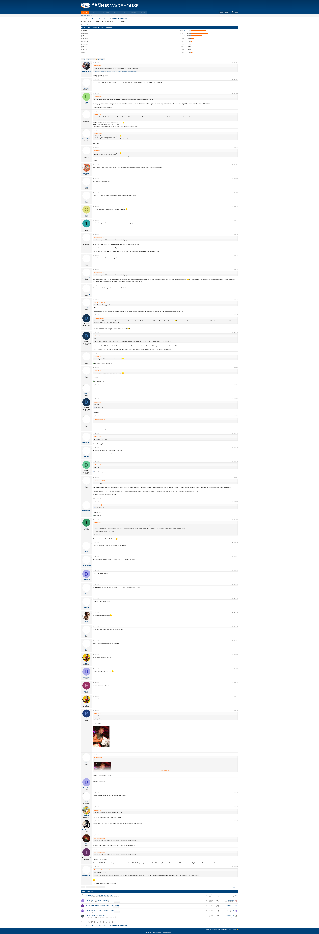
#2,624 (236, 433)
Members (106, 12)
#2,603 (236, 93)
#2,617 (236, 315)
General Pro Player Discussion (107, 917)
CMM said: (96, 356)
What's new (94, 12)
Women (133, 12)
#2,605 (236, 130)
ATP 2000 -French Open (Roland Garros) (99, 895)
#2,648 (236, 835)
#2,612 (236, 234)
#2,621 (236, 385)
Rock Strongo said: (98, 302)
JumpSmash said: (98, 318)
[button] (99, 12)
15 (116, 912)
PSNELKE (88, 896)
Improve (142, 12)
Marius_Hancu (89, 917)
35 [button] (182, 36)
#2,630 (236, 542)
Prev (83, 59)
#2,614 (236, 269)
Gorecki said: (97, 505)
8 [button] (183, 38)
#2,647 (236, 821)
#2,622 (236, 399)
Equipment (117, 12)
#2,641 (236, 696)
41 (113, 907)
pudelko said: (97, 757)
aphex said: (97, 402)
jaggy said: (96, 810)
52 (93, 59)
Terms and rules (216, 929)
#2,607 (236, 164)
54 (98, 59)
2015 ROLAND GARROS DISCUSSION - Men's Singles (102, 905)
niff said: (96, 335)
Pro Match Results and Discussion (105, 896)
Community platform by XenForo (159, 932)
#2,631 (236, 556)
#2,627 (236, 477)
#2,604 (236, 111)
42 (115, 907)
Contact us (208, 929)
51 (91, 59)
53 (96, 59)
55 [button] (182, 33)
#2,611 (236, 220)
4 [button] (183, 52)
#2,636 (236, 626)
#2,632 (236, 570)
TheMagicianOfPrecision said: (101, 870)
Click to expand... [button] (165, 770)
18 (116, 901)
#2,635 (236, 612)
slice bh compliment (229, 901)
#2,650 (236, 866)
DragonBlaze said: (98, 480)
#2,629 (236, 519)
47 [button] (182, 30)
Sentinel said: (97, 96)
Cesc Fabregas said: (99, 838)
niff (83, 24)
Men (125, 12)
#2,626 (236, 461)
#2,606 (236, 147)
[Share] (233, 62)
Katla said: (96, 114)
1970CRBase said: (98, 237)
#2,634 (236, 598)
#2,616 (236, 299)
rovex (233, 896)
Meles (233, 906)
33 (114, 896)
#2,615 (236, 285)
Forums (85, 12)
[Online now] (86, 814)
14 (114, 912)
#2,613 (236, 255)
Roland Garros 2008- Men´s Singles (97, 900)
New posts (83, 15)
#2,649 (236, 849)
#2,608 (236, 178)
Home (234, 929)
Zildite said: (97, 65)
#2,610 (236, 206)
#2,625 (236, 447)
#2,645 (236, 793)
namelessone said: (98, 419)
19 (118, 901)
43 (117, 907)
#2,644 (236, 779)
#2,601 (236, 62)
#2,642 (236, 710)
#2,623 (236, 416)
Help (230, 929)
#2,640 (236, 682)
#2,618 (236, 332)
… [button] (88, 59)
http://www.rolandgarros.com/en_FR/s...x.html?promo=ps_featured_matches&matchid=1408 (117, 71)
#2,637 (236, 640)
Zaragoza (88, 902)
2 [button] (183, 41)
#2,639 (236, 668)
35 (118, 896)
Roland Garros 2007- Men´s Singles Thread (100, 910)
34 (116, 896)
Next (102, 59)
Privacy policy (224, 929)
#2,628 (236, 501)
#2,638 (236, 654)
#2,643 (236, 754)
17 (114, 901)
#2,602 (236, 79)
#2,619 (236, 353)
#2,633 (236, 584)
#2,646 (236, 807)
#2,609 (236, 192)
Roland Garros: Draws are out (95, 915)
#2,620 (236, 367)
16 (118, 912)
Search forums (90, 15)
